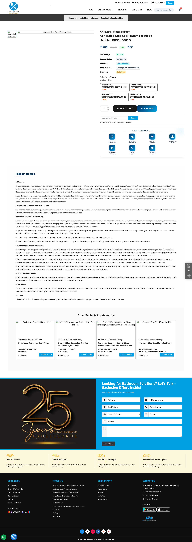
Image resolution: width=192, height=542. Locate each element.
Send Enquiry (108, 444)
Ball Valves (56, 517)
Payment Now (158, 2)
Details (120, 72)
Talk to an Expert (59, 460)
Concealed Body (82, 18)
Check (133, 118)
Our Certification (13, 496)
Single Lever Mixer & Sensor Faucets (65, 496)
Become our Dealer (14, 503)
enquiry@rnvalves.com (141, 2)
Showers (56, 510)
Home (90, 10)
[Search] (170, 10)
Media (150, 10)
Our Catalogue (102, 499)
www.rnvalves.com (151, 499)
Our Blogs (101, 492)
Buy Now (148, 108)
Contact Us (137, 10)
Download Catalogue (107, 460)
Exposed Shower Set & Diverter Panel (66, 492)
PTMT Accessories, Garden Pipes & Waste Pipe (69, 485)
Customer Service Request (155, 460)
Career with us (103, 489)
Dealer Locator (13, 460)
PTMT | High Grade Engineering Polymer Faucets (69, 506)
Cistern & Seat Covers (60, 499)
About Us (122, 10)
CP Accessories (58, 503)
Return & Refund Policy (15, 489)
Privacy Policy (12, 485)
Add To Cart (126, 108)
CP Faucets (56, 513)
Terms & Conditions (14, 492)
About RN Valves (103, 485)
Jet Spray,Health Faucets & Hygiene (65, 489)
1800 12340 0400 (123, 2)
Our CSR (10, 499)
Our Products (104, 10)
